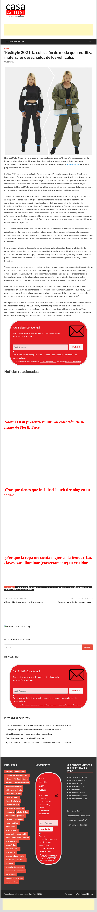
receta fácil (10, 834)
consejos (9, 783)
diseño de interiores (13, 801)
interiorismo (10, 816)
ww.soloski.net (73, 789)
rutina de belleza (12, 856)
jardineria (21, 816)
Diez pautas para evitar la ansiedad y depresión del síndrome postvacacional (38, 725)
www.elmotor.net (74, 783)
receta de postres (12, 830)
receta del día (11, 827)
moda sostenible (26, 590)
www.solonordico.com (77, 795)
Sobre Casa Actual (74, 811)
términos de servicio (73, 361)
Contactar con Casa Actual (78, 815)
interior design (22, 812)
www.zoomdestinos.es (77, 798)
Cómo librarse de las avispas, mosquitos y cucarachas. (29, 734)
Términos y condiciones (77, 825)
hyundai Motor (35, 587)
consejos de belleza (22, 783)
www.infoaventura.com (77, 777)
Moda (6, 48)
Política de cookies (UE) (77, 820)
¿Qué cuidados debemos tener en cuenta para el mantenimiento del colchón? (38, 742)
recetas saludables (12, 849)
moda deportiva (68, 587)
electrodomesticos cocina (15, 808)
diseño (18, 794)
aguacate (9, 772)
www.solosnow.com (76, 792)
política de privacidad (48, 361)
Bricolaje (17, 779)
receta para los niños (13, 838)
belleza (8, 779)
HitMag (89, 894)
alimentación (20, 772)
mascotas (9, 819)
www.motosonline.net (76, 780)
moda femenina (11, 590)
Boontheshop (22, 587)
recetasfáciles (11, 845)
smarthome (10, 860)
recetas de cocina (12, 841)
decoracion (10, 794)
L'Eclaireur (48, 587)
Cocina (25, 779)
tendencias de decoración (15, 867)
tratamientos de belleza (14, 878)
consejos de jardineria (14, 786)
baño (27, 775)
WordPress (80, 894)
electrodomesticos (12, 805)
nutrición (15, 823)
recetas (26, 838)
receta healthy (22, 834)
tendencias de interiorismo (15, 871)
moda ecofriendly (84, 587)
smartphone (21, 860)
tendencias (10, 863)
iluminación (10, 812)
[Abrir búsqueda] (90, 42)
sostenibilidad (72, 164)
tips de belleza (11, 874)
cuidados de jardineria (14, 790)
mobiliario (19, 819)
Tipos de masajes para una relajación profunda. (26, 738)
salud (22, 856)
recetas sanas (11, 852)
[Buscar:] (48, 647)
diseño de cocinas (12, 797)
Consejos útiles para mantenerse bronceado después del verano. (33, 729)
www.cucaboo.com (75, 786)
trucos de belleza (12, 882)
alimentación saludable (14, 775)
